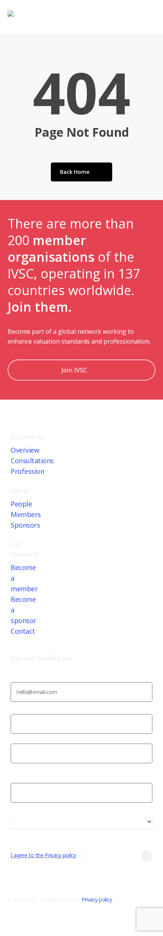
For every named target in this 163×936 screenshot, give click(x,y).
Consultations (32, 460)
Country (20, 833)
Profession (27, 471)
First (16, 738)
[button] (81, 931)
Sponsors (25, 525)
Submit (129, 856)
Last (16, 768)
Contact (23, 631)
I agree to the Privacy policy (43, 855)
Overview (25, 450)
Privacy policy (97, 899)
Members (26, 514)
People (21, 503)
